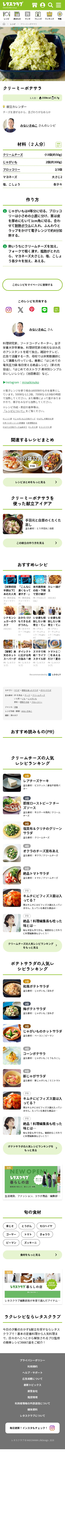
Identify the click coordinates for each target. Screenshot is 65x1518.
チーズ (27, 695)
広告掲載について (32, 1378)
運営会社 (32, 1391)
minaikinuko (30, 382)
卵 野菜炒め (32, 422)
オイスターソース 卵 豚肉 (14, 422)
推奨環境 (32, 1397)
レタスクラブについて (32, 1415)
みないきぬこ (29, 125)
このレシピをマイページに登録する (32, 284)
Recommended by (39, 674)
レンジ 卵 (8, 418)
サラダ (17, 690)
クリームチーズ (13, 154)
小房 (34, 215)
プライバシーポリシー (32, 1360)
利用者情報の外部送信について (32, 1403)
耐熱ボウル (23, 225)
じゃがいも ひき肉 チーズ (25, 418)
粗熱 (43, 251)
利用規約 (32, 1366)
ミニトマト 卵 (46, 427)
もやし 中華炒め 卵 (45, 418)
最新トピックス (32, 1385)
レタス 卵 (34, 427)
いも (23, 698)
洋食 (16, 707)
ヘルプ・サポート (32, 1372)
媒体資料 (32, 1409)
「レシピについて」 (14, 411)
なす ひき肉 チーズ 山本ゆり (15, 427)
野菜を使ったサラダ (30, 690)
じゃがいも (10, 162)
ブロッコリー (11, 169)
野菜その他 (24, 702)
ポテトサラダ (45, 690)
